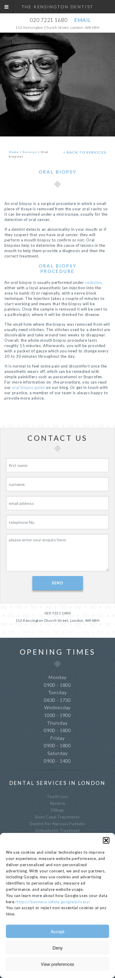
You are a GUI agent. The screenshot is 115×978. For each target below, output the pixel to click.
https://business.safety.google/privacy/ (53, 901)
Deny (57, 947)
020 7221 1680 (48, 20)
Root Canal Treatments (57, 817)
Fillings (57, 810)
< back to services (84, 152)
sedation (93, 282)
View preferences (57, 964)
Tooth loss (57, 796)
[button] (106, 840)
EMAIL (82, 20)
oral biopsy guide (28, 387)
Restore (57, 803)
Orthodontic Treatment (57, 830)
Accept (57, 931)
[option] (57, 84)
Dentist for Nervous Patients (57, 823)
